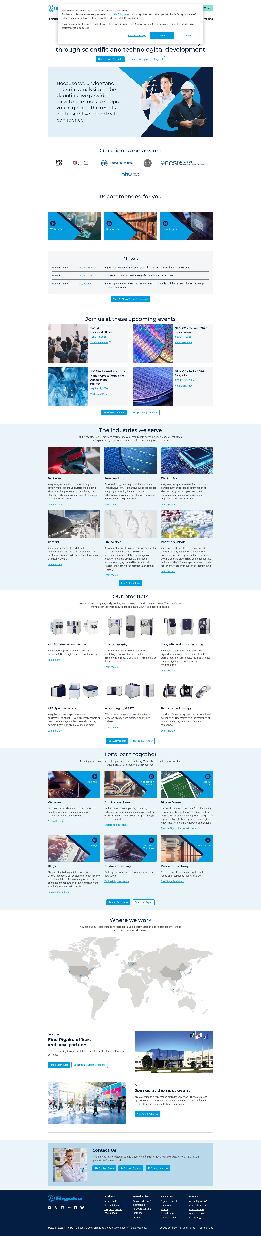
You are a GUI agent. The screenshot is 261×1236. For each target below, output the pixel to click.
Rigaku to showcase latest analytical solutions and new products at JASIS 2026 (147, 267)
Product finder (112, 1205)
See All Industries (130, 583)
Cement (137, 1217)
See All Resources (118, 902)
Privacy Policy (187, 1227)
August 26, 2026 (87, 267)
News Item (58, 275)
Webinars (166, 1205)
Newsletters (167, 1213)
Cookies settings (137, 35)
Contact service (197, 1205)
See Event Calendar (114, 412)
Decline (187, 35)
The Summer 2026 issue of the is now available (139, 275)
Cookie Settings (168, 1227)
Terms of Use (205, 1227)
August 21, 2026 (87, 275)
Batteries (137, 1213)
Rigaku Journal (169, 1201)
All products (110, 1201)
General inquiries (198, 1213)
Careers (193, 1217)
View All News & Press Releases (130, 299)
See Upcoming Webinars (144, 412)
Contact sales (196, 1209)
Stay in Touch (203, 8)
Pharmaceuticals (142, 1208)
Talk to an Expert (144, 902)
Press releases (169, 1217)
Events (164, 1209)
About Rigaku (196, 1201)
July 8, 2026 (85, 283)
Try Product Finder (143, 740)
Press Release (60, 267)
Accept (162, 35)
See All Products (117, 740)
